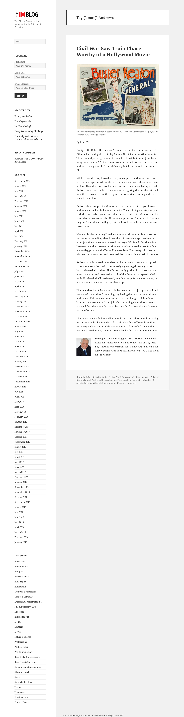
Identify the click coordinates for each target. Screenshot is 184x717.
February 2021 (21, 241)
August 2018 (20, 386)
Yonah (112, 383)
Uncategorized (21, 697)
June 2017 (19, 457)
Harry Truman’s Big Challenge (29, 131)
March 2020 (20, 291)
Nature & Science (23, 636)
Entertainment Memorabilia (28, 601)
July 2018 (19, 391)
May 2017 (19, 462)
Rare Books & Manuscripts (27, 657)
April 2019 (19, 346)
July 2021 (19, 216)
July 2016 (19, 512)
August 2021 (20, 211)
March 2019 (20, 351)
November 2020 (22, 256)
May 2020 (19, 281)
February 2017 (21, 477)
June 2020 (19, 276)
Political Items (21, 647)
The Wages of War (23, 121)
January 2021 (21, 246)
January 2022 (21, 206)
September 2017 (22, 442)
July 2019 (19, 331)
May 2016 (19, 522)
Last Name (20, 72)
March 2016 (20, 532)
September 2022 (22, 181)
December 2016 (22, 487)
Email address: (22, 84)
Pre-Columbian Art (24, 652)
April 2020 (19, 286)
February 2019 (21, 356)
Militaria (19, 626)
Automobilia (20, 586)
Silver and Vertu (22, 672)
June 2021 (19, 221)
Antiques (19, 571)
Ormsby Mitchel (108, 380)
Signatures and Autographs (28, 667)
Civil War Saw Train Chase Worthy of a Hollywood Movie (113, 51)
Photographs (21, 642)
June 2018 (19, 396)
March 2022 (20, 196)
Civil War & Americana (25, 591)
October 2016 (21, 497)
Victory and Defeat (24, 116)
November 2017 (22, 431)
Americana (20, 561)
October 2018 (21, 376)
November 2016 (22, 492)
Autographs (20, 581)
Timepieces (20, 692)
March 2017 (20, 472)
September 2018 (22, 381)
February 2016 (21, 537)
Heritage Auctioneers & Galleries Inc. (89, 715)
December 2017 (22, 426)
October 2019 (21, 316)
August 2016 (20, 507)
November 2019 (22, 311)
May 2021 (19, 226)
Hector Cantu (101, 377)
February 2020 (21, 296)
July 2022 (19, 191)
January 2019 (21, 361)
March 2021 (20, 236)
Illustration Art (22, 616)
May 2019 (19, 341)
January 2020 (21, 301)
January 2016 (21, 542)
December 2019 (22, 306)
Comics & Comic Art (24, 596)
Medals (18, 621)
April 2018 (19, 406)
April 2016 (19, 527)
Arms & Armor (22, 576)
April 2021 (19, 231)
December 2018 (22, 366)
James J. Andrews (92, 380)
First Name (20, 61)
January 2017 (21, 482)
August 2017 (20, 447)
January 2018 (21, 421)
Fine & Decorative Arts (25, 606)
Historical (19, 611)
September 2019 (22, 321)
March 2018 (20, 411)
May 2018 (19, 401)
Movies (18, 631)
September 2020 (22, 266)
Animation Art (21, 566)
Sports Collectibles (23, 682)
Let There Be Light (23, 126)
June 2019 (19, 336)
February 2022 (21, 201)
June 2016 (19, 517)
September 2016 (22, 502)
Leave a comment (127, 383)
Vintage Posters (22, 702)
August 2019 (20, 326)
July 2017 (19, 452)
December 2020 (22, 251)
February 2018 (21, 416)
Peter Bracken (124, 380)
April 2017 (19, 467)
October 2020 (21, 261)
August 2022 (20, 186)
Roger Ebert (137, 380)
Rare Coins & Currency (25, 662)
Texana (18, 687)
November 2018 (22, 371)
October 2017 (21, 436)
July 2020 (19, 271)
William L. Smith (100, 383)
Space (17, 677)
